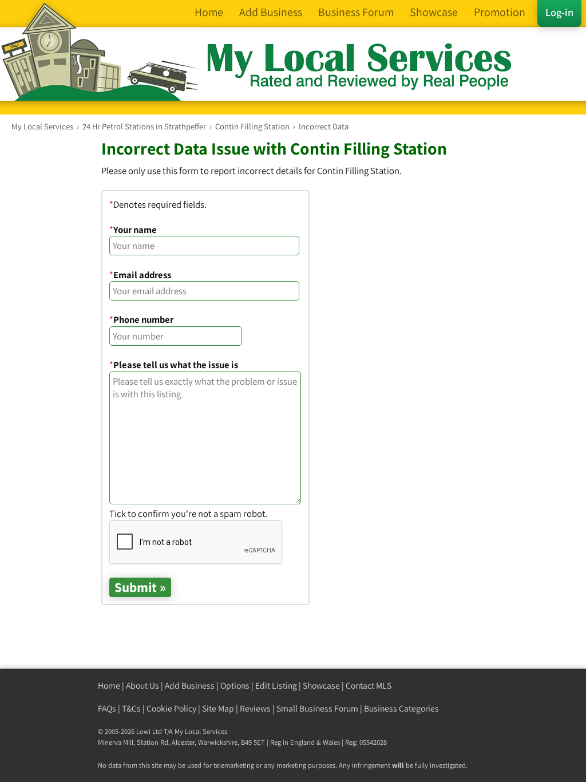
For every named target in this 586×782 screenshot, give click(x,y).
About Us (142, 685)
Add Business (190, 685)
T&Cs (131, 708)
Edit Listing (276, 685)
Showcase (321, 685)
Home (109, 685)
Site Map (218, 708)
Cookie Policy (171, 708)
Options (235, 685)
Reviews (255, 708)
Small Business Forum (317, 708)
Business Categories (401, 708)
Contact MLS (368, 685)
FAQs (107, 708)
